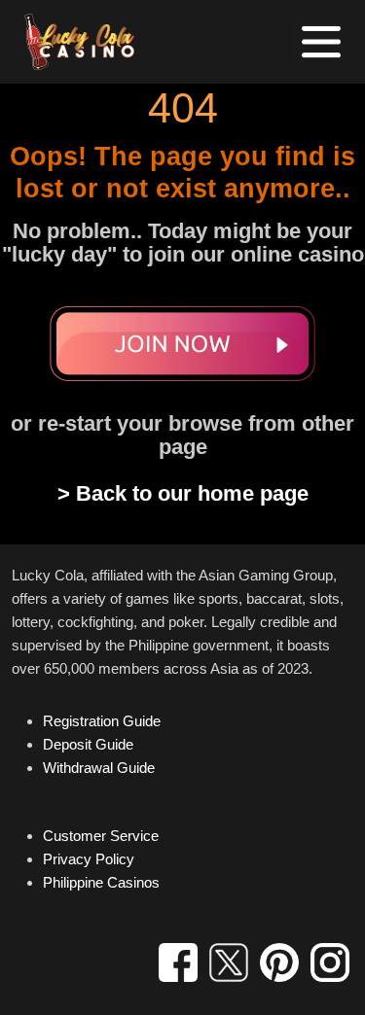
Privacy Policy (88, 859)
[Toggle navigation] (321, 42)
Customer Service (101, 835)
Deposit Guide (88, 744)
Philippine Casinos (101, 882)
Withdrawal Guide (99, 767)
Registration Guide (102, 721)
